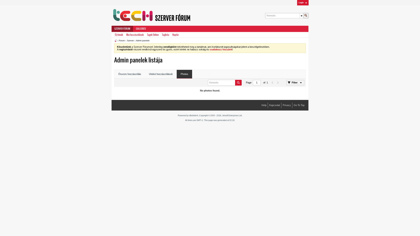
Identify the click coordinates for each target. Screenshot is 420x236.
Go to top (299, 105)
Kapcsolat (274, 105)
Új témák (119, 35)
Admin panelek (142, 40)
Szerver (130, 40)
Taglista (165, 35)
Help (264, 105)
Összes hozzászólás (129, 74)
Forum (122, 40)
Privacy (287, 105)
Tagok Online (153, 35)
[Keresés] (305, 15)
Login (301, 2)
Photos (184, 74)
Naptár (175, 35)
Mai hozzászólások (135, 35)
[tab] (129, 74)
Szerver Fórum (122, 28)
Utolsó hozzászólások (161, 74)
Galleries (141, 28)
